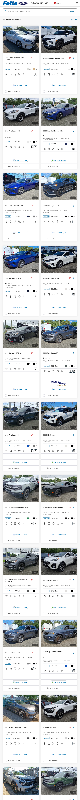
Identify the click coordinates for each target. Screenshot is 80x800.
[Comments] (35, 74)
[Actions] (35, 58)
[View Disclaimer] (24, 74)
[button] (37, 39)
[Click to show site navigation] (76, 3)
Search (72, 11)
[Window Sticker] (35, 146)
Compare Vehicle (14, 91)
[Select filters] (71, 19)
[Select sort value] (75, 19)
